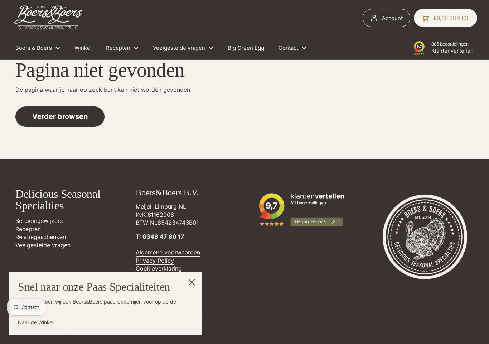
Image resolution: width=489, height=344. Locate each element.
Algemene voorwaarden (168, 252)
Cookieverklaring (159, 268)
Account (392, 18)
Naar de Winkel (36, 322)
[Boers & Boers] (48, 18)
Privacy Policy (155, 260)
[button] (445, 18)
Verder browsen (60, 116)
